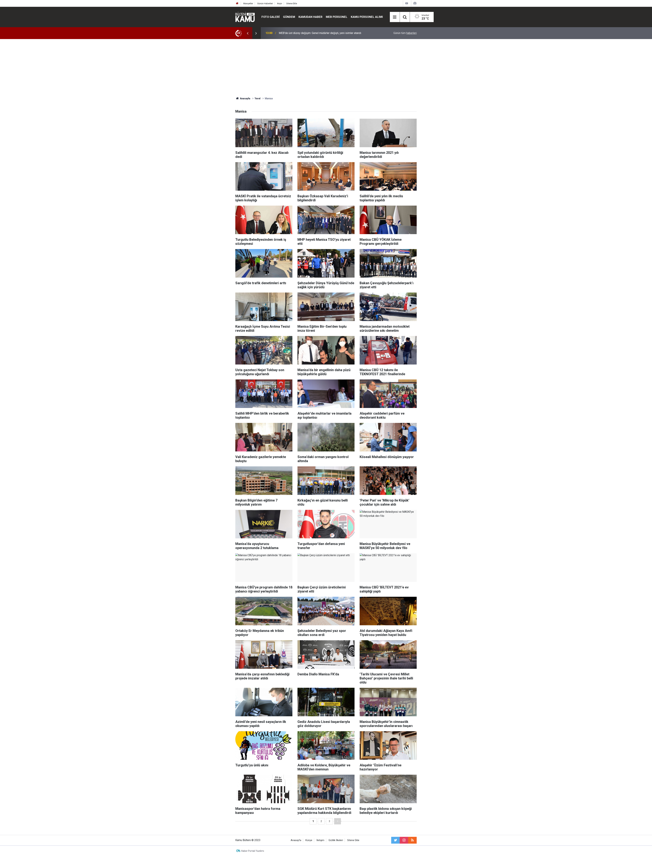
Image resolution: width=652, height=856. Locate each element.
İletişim (320, 840)
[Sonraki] (337, 821)
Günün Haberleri (265, 3)
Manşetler (248, 3)
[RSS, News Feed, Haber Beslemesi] (412, 840)
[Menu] (395, 17)
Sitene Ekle (291, 3)
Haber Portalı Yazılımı (252, 851)
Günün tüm (405, 33)
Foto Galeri (270, 17)
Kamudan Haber (310, 17)
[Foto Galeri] (415, 3)
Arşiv (279, 3)
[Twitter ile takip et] (395, 840)
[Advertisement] (326, 68)
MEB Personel (336, 17)
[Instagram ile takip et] (404, 840)
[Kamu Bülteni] (245, 17)
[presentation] (247, 33)
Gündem (289, 17)
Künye (308, 840)
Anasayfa (296, 840)
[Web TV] (407, 3)
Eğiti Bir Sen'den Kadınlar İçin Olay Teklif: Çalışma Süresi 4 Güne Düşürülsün (323, 33)
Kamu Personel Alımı (367, 17)
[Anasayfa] (237, 3)
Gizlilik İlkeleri (336, 840)
